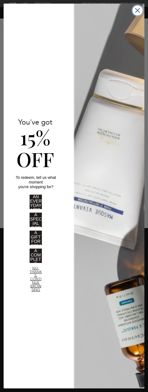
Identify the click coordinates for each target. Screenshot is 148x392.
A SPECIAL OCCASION (36, 221)
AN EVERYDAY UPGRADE (36, 203)
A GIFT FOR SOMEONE (36, 239)
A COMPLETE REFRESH (36, 257)
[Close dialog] (137, 10)
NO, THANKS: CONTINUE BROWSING (36, 272)
